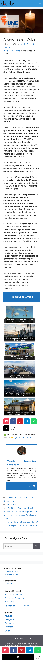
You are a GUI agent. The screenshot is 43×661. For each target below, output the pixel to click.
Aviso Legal (10, 601)
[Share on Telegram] (27, 421)
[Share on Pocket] (6, 421)
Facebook (9, 623)
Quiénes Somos (10, 571)
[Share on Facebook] (13, 421)
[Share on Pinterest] (20, 421)
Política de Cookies (13, 594)
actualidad (15, 51)
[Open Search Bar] (33, 3)
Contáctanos (9, 583)
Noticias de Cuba (14, 497)
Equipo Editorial (10, 574)
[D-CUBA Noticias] (8, 3)
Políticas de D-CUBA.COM (17, 605)
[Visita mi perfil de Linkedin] (29, 486)
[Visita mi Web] (34, 486)
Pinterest (9, 626)
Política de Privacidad (15, 598)
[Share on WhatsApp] (34, 421)
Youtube (8, 616)
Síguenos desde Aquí (23, 437)
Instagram (9, 619)
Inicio (5, 51)
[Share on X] (6, 428)
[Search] (36, 546)
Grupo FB (9, 630)
